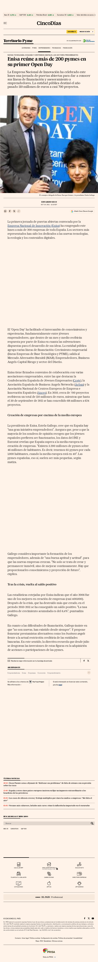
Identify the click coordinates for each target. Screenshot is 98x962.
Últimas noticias (12, 778)
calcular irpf (18, 867)
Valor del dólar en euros (85, 15)
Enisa (24, 673)
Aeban (79, 384)
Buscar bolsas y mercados (15, 816)
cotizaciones (18, 887)
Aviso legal (25, 938)
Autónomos (26, 48)
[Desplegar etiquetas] (89, 672)
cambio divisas (49, 877)
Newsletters (47, 941)
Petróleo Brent (41, 15)
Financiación (67, 48)
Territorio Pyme (18, 41)
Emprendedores (44, 48)
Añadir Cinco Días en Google (83, 211)
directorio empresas (79, 877)
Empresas (32, 673)
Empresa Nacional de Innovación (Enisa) (34, 225)
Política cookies (35, 938)
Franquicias (56, 48)
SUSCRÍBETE (72, 32)
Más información (14, 685)
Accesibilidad (77, 938)
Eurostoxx (14, 829)
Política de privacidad (65, 938)
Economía (41, 673)
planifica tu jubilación (18, 877)
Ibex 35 (6, 15)
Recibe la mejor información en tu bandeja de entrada (31, 661)
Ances (42, 392)
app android (79, 887)
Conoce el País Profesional (49, 897)
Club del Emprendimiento (88, 40)
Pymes (34, 48)
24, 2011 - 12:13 (49, 204)
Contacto (18, 938)
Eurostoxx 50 (61, 15)
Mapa (37, 941)
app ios (49, 887)
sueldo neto (79, 867)
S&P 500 (22, 15)
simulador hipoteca (49, 867)
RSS (41, 941)
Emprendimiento (53, 673)
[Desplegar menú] (5, 23)
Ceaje (77, 380)
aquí (60, 685)
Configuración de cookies (49, 938)
